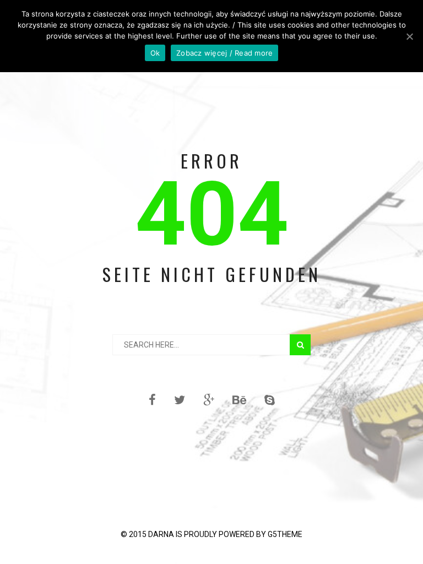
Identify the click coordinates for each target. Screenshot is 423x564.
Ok (155, 52)
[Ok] (409, 36)
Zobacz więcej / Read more (224, 52)
